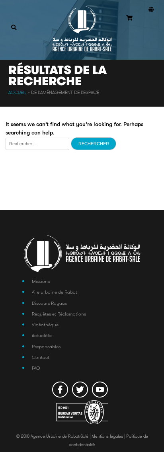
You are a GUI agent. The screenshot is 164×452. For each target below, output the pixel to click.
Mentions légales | (109, 436)
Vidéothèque (45, 324)
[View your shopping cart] (129, 18)
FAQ (36, 367)
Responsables (46, 346)
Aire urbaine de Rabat (54, 291)
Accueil (17, 92)
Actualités (42, 335)
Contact (40, 357)
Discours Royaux (49, 303)
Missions (41, 281)
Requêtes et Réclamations (59, 313)
